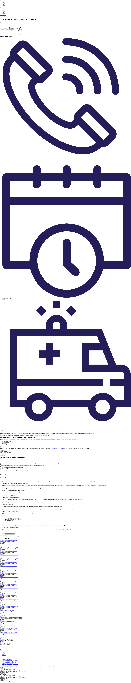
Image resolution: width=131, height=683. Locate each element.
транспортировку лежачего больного (56, 448)
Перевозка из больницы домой (7, 663)
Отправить (2, 455)
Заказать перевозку (3, 8)
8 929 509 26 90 (3, 15)
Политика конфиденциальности (58, 666)
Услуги (3, 3)
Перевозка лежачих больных (7, 659)
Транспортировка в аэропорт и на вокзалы (9, 660)
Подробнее (2, 450)
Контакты (4, 5)
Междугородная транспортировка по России (10, 664)
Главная (3, 2)
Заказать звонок (3, 657)
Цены (3, 4)
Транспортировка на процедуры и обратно (9, 662)
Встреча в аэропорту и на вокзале (8, 661)
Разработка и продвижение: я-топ (6, 667)
